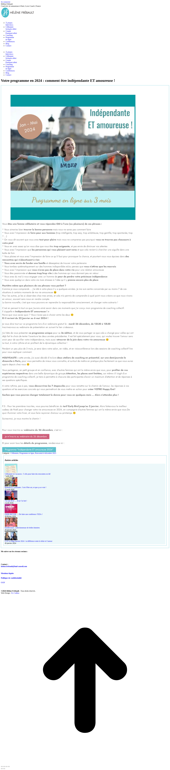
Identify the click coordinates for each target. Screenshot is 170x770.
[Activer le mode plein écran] (6, 766)
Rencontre (39, 453)
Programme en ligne (26, 453)
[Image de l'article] (85, 468)
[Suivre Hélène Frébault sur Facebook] (4, 558)
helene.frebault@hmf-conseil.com (14, 566)
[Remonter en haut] (85, 764)
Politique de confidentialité (11, 578)
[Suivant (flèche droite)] (4, 768)
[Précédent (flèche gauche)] (2, 768)
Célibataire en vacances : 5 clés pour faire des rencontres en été (27, 474)
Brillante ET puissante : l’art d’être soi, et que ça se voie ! (25, 487)
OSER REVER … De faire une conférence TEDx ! (24, 514)
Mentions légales (7, 573)
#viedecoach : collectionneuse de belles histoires (22, 528)
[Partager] (4, 766)
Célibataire (15, 453)
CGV (3, 582)
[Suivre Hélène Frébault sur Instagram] (10, 558)
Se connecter (5, 2)
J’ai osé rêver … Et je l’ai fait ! (16, 501)
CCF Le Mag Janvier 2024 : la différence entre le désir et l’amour (28, 541)
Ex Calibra (15, 593)
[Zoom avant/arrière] (9, 766)
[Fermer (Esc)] (2, 766)
